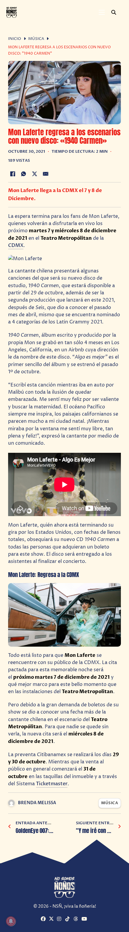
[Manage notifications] (11, 921)
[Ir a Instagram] (60, 919)
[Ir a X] (52, 919)
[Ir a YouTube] (85, 919)
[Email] (45, 173)
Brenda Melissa (37, 803)
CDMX (15, 245)
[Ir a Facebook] (44, 919)
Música (36, 38)
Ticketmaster (52, 783)
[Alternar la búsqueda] (114, 12)
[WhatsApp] (23, 173)
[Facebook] (12, 173)
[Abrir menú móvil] (102, 12)
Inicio (14, 38)
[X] (34, 173)
